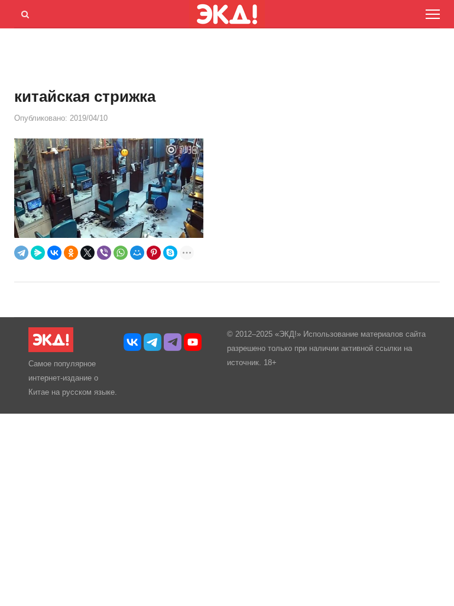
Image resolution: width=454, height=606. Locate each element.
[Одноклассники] (71, 253)
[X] (87, 253)
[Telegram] (21, 253)
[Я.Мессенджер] (38, 253)
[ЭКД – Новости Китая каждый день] (50, 349)
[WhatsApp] (121, 253)
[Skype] (170, 253)
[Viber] (104, 253)
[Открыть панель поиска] (23, 12)
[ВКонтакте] (54, 253)
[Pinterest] (154, 253)
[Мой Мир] (137, 253)
